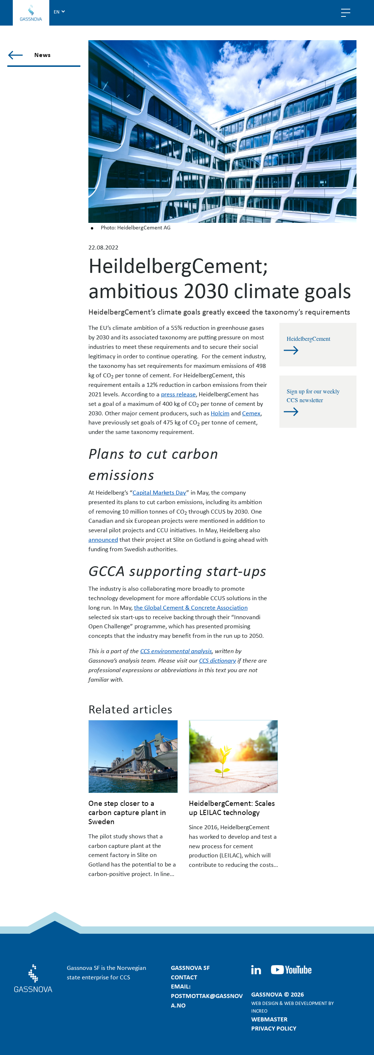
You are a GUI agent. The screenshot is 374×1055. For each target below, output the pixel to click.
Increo (259, 1010)
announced (103, 539)
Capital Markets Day (159, 492)
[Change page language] (59, 11)
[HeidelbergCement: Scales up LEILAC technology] (233, 756)
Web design (264, 1002)
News (42, 54)
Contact (184, 976)
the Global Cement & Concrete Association (191, 607)
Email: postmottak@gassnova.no (207, 995)
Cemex (251, 412)
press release (178, 393)
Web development (305, 1002)
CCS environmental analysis (176, 651)
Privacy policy (273, 1028)
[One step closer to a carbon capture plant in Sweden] (133, 756)
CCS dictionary (217, 660)
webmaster (269, 1018)
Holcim (220, 412)
